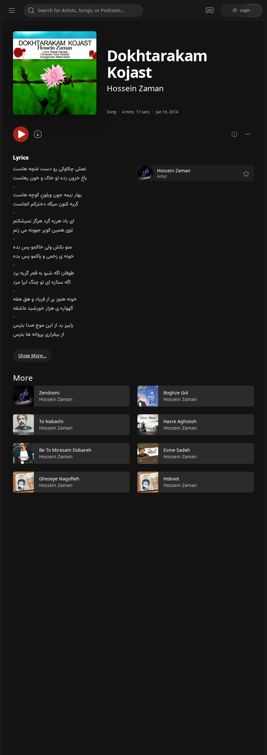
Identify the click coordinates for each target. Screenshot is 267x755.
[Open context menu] (247, 134)
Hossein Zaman (135, 88)
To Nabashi (51, 421)
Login (245, 10)
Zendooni (49, 393)
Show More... (32, 355)
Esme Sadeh (176, 450)
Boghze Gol (175, 393)
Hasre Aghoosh (180, 421)
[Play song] (21, 134)
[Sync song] (37, 134)
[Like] (120, 396)
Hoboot (171, 479)
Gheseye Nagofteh (59, 479)
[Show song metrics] (234, 134)
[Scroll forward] (259, 437)
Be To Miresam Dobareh (65, 450)
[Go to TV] (209, 10)
